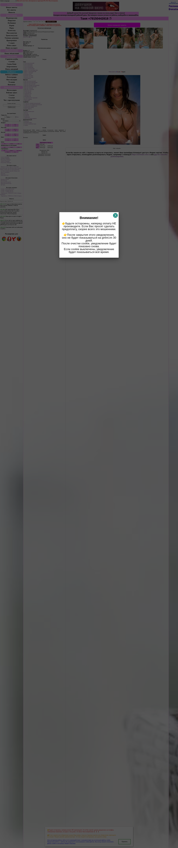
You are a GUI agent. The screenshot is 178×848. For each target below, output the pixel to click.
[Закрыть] (115, 215)
